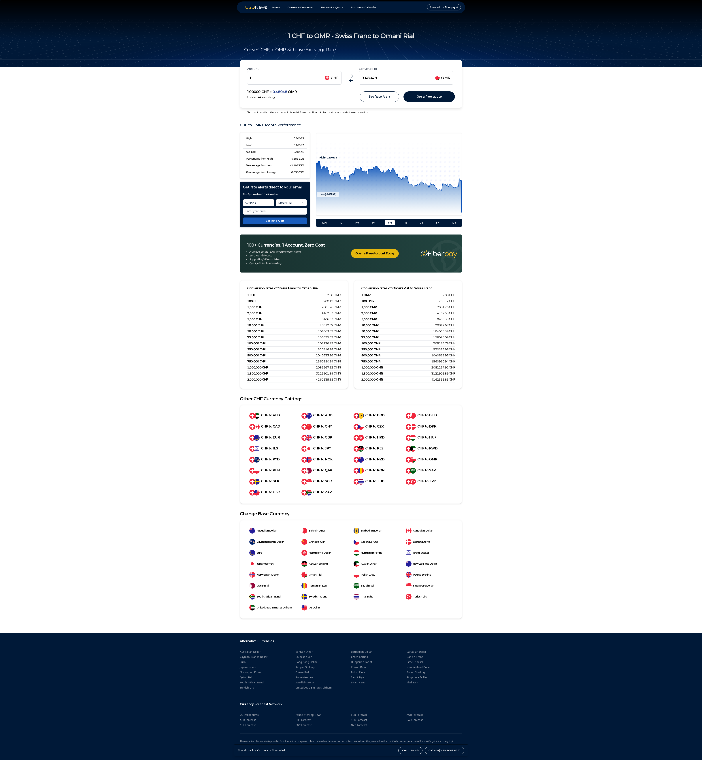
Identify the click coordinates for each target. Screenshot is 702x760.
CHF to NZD (374, 459)
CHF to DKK (426, 426)
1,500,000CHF (257, 373)
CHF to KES (374, 448)
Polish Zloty (368, 574)
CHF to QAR (322, 470)
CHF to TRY (426, 481)
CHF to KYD (270, 459)
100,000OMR (370, 343)
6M (390, 222)
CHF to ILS (269, 448)
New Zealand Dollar (425, 563)
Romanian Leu (318, 585)
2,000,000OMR (372, 379)
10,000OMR (370, 325)
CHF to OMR (427, 459)
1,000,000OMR (372, 367)
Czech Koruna (369, 541)
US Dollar (314, 607)
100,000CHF (256, 343)
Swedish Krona (318, 596)
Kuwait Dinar (368, 563)
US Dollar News (249, 714)
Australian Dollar (266, 530)
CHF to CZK (374, 426)
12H (324, 222)
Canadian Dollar (423, 530)
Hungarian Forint (371, 552)
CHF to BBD (374, 415)
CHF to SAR (426, 470)
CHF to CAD (270, 426)
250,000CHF (256, 349)
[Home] (434, 254)
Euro (259, 552)
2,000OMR (369, 313)
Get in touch (410, 750)
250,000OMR (370, 349)
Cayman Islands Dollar (270, 541)
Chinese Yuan (317, 541)
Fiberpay (451, 7)
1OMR (366, 295)
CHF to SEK (270, 481)
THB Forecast (303, 720)
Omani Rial (315, 574)
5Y (437, 222)
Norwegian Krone (267, 574)
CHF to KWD (427, 448)
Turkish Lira (420, 596)
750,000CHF (256, 361)
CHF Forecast (248, 725)
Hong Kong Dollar (320, 552)
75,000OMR (370, 337)
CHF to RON (374, 470)
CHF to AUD (322, 415)
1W (357, 222)
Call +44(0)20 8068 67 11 (444, 750)
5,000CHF (254, 319)
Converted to (368, 69)
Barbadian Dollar (371, 530)
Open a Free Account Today (374, 253)
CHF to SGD (322, 481)
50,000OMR (370, 331)
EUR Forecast (359, 714)
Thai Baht (367, 596)
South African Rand (269, 596)
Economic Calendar (363, 7)
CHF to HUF (426, 437)
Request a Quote (332, 7)
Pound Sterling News (308, 714)
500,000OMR (370, 355)
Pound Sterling (422, 574)
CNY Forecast (303, 725)
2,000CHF (254, 313)
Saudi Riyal (367, 585)
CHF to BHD (427, 415)
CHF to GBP (322, 437)
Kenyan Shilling (318, 563)
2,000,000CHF (257, 379)
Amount (252, 69)
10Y (454, 222)
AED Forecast (248, 720)
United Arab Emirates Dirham (274, 607)
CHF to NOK (322, 459)
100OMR (367, 301)
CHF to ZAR (322, 492)
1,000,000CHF (257, 367)
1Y (406, 222)
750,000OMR (370, 361)
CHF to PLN (270, 470)
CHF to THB (374, 481)
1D (340, 222)
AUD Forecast (415, 714)
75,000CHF (255, 337)
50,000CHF (255, 331)
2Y (421, 222)
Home (276, 7)
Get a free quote (429, 96)
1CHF (251, 295)
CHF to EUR (270, 437)
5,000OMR (369, 319)
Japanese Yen (265, 563)
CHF (335, 78)
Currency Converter (301, 7)
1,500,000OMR (372, 373)
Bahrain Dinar (317, 530)
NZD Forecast (359, 725)
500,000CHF (256, 355)
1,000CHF (254, 307)
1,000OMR (369, 307)
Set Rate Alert (379, 96)
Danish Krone (421, 541)
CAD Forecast (415, 720)
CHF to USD (270, 492)
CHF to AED (270, 415)
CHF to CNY (322, 426)
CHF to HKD (374, 437)
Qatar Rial (263, 585)
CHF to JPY (322, 448)
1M (373, 222)
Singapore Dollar (423, 585)
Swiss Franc (358, 682)
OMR (445, 78)
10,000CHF (255, 325)
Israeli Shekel (421, 552)
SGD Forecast (359, 720)
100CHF (253, 301)
